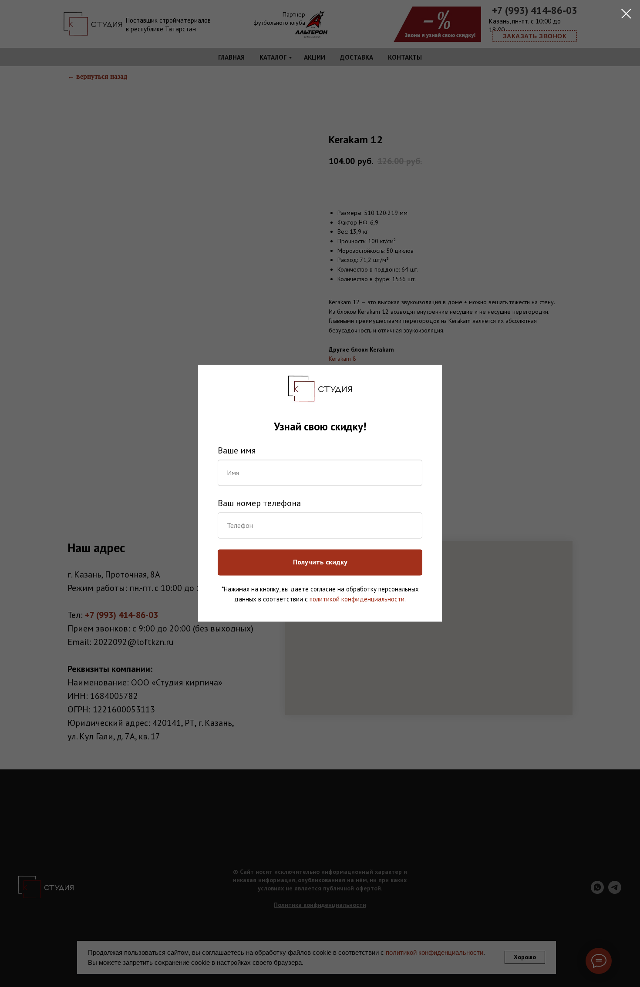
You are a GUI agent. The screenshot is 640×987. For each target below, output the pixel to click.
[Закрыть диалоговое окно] (626, 13)
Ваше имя (237, 450)
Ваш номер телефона (259, 503)
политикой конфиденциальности (357, 599)
